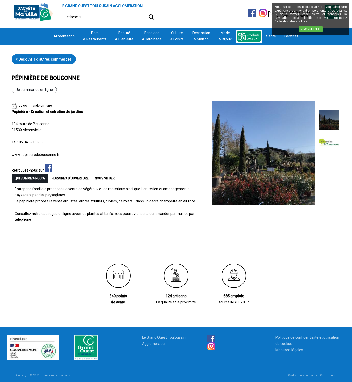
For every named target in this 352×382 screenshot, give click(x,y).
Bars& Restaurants (94, 36)
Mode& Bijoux (225, 36)
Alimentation (64, 36)
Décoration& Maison (201, 36)
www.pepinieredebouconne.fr (36, 154)
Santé (271, 36)
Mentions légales (289, 350)
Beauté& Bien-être (124, 36)
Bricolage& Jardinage (152, 36)
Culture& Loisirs (177, 36)
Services (291, 36)
